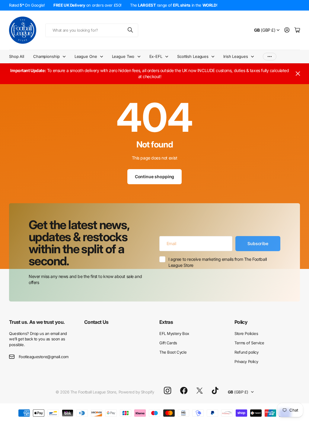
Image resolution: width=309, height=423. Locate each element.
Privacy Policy (246, 361)
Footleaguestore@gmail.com (44, 356)
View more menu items (269, 56)
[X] (199, 391)
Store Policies (246, 333)
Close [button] (298, 73)
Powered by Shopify (136, 392)
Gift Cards (168, 342)
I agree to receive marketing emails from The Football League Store (217, 262)
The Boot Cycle (172, 352)
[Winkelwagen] (297, 30)
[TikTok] (215, 390)
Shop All (16, 56)
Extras (166, 322)
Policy (240, 322)
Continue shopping (154, 176)
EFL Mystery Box (174, 333)
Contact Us (96, 322)
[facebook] (184, 390)
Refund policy (246, 352)
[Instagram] (167, 390)
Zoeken (130, 30)
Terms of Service (249, 342)
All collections (65, 56)
